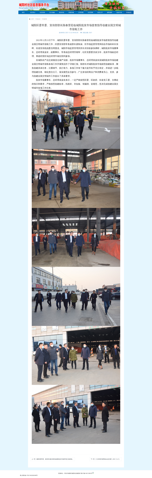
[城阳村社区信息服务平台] (36, 5)
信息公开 (100, 12)
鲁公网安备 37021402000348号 (29, 475)
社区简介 (32, 12)
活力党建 (52, 12)
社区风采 (42, 12)
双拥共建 (71, 12)
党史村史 (61, 12)
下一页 (105, 459)
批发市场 (119, 12)
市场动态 (128, 12)
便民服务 (109, 12)
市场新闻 (44, 19)
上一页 (53, 459)
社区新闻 (90, 12)
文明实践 (80, 12)
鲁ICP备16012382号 (86, 473)
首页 (23, 12)
